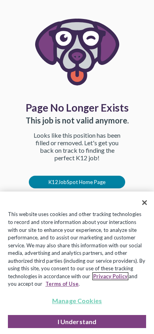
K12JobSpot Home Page (77, 182)
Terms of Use (62, 284)
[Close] (144, 202)
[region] (77, 263)
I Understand (77, 321)
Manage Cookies (77, 300)
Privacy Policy (110, 276)
